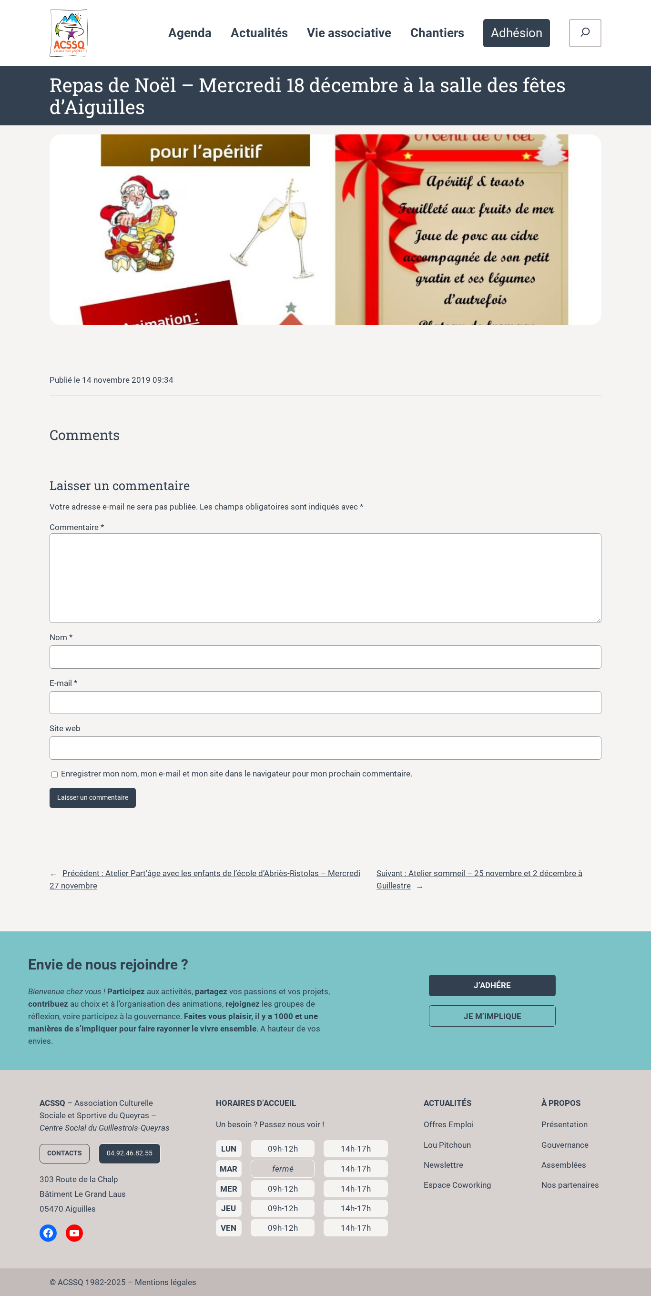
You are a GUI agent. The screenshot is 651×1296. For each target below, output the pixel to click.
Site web (65, 728)
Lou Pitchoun (447, 1145)
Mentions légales (165, 1282)
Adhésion (516, 33)
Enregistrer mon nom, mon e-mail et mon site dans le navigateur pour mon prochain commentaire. (236, 773)
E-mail (63, 683)
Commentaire (77, 527)
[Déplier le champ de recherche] (585, 33)
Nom (61, 637)
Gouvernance (565, 1145)
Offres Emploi (449, 1124)
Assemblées (563, 1165)
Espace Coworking (457, 1185)
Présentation (564, 1124)
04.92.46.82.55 (130, 1153)
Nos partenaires (570, 1185)
